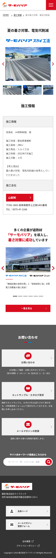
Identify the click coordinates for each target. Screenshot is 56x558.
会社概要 (26, 541)
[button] (3, 64)
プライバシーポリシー (26, 545)
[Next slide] (53, 268)
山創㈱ (12, 197)
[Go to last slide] (3, 268)
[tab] (15, 296)
